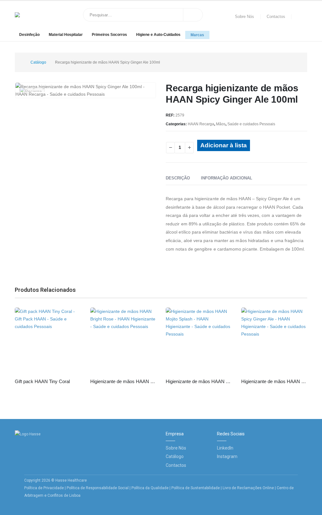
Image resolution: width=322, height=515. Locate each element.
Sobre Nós (244, 16)
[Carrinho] (301, 16)
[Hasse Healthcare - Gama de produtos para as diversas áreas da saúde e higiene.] (35, 14)
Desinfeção (29, 34)
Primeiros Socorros (109, 34)
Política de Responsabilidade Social (98, 488)
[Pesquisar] (193, 14)
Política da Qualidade (150, 488)
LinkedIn (225, 447)
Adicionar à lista (223, 145)
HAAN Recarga (201, 124)
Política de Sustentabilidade (196, 488)
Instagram (227, 456)
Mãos (220, 124)
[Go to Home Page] (20, 62)
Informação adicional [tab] (226, 178)
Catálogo (175, 456)
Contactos (276, 16)
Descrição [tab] (178, 178)
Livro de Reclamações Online (248, 488)
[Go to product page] (48, 341)
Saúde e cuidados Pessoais (251, 124)
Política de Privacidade (44, 488)
